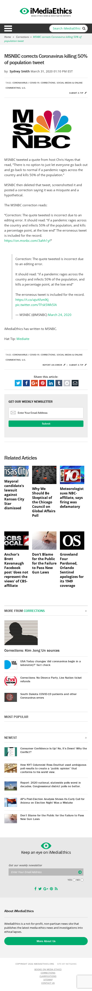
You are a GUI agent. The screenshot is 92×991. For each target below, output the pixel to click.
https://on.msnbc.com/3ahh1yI (27, 240)
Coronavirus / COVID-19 (25, 82)
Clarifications (48, 976)
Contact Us (48, 982)
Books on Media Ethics (48, 969)
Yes (70, 879)
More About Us (46, 941)
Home (7, 37)
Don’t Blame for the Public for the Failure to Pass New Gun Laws (44, 563)
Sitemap (48, 979)
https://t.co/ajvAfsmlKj (32, 299)
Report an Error (53, 364)
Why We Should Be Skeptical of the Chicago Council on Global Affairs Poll (43, 502)
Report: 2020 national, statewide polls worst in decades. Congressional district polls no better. (50, 784)
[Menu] (8, 28)
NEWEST (10, 737)
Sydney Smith (20, 71)
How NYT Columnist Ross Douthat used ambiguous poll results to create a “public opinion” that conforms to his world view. (53, 768)
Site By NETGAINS (67, 963)
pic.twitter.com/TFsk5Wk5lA (36, 305)
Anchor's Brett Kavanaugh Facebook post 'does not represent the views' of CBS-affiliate (16, 570)
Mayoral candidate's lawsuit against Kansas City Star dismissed (14, 494)
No (78, 879)
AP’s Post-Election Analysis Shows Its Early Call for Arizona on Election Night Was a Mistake (52, 800)
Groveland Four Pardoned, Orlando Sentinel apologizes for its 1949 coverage (72, 570)
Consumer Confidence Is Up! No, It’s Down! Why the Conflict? (53, 750)
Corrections (22, 37)
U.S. (24, 87)
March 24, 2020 (59, 315)
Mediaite (22, 339)
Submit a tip (76, 92)
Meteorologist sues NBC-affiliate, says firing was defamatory (72, 498)
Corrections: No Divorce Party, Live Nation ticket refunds (51, 679)
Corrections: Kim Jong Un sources (31, 650)
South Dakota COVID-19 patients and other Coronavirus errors (48, 695)
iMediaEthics (46, 11)
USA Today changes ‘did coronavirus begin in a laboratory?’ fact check (50, 663)
